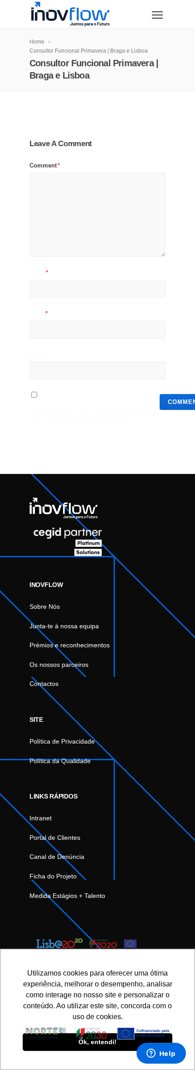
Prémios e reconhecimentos (69, 645)
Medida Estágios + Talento (67, 895)
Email (38, 313)
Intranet (40, 818)
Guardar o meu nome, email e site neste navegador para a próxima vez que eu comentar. (96, 415)
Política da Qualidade (60, 760)
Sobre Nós (44, 606)
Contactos (43, 683)
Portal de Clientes (54, 837)
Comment (44, 165)
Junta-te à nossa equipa (64, 626)
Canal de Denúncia (56, 856)
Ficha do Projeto (53, 876)
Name (38, 272)
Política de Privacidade (62, 741)
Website (40, 354)
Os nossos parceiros (58, 664)
